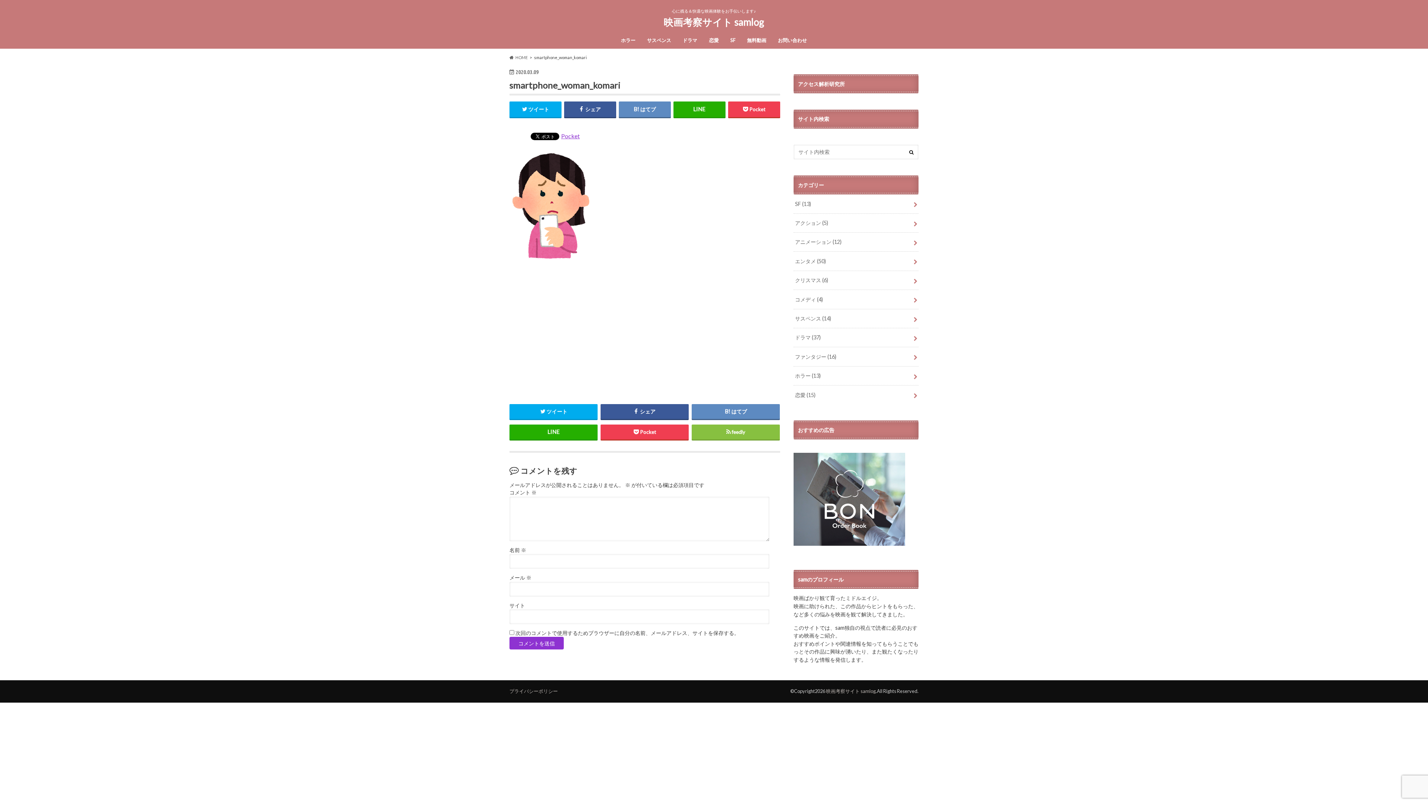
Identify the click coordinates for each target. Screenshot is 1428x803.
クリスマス (811, 280)
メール (520, 578)
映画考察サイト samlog (714, 22)
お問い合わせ (792, 40)
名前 (517, 550)
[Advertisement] (644, 331)
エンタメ (810, 261)
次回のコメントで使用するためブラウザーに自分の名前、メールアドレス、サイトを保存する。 (627, 633)
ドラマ (690, 40)
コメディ (809, 299)
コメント (523, 493)
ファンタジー (815, 357)
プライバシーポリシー (533, 691)
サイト (517, 606)
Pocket (570, 135)
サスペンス (659, 40)
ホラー (628, 40)
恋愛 (714, 40)
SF (733, 40)
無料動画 (756, 40)
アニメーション (818, 242)
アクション (811, 223)
